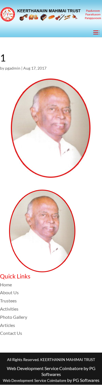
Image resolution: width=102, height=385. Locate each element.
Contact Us (11, 333)
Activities (9, 308)
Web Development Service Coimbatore (34, 380)
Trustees (8, 300)
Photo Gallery (13, 317)
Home (6, 284)
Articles (7, 325)
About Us (9, 292)
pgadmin (12, 68)
